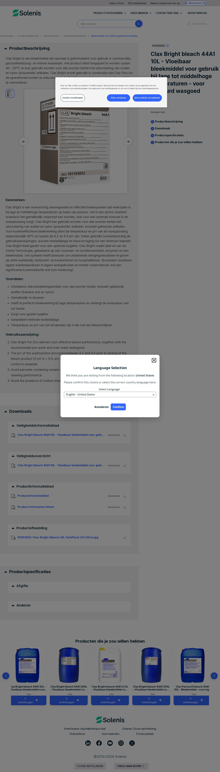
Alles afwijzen (118, 98)
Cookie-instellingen (72, 98)
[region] (111, 92)
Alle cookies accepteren (147, 98)
